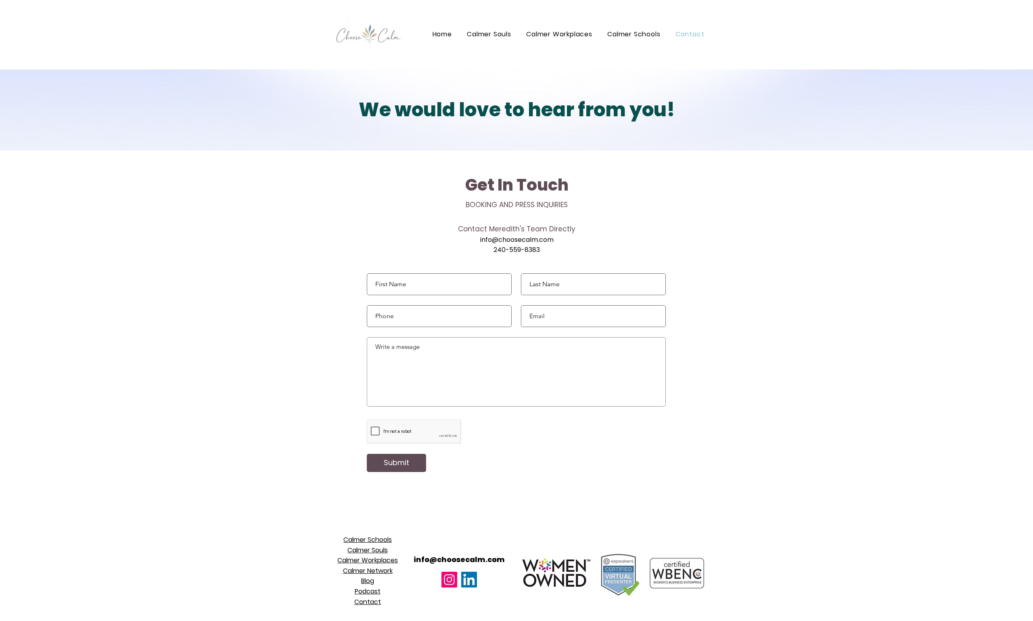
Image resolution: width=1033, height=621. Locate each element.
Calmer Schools (367, 539)
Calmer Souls (367, 550)
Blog (367, 580)
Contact (367, 601)
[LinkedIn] (469, 579)
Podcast (368, 591)
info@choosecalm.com (517, 239)
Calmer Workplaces (367, 560)
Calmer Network (368, 570)
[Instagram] (449, 579)
